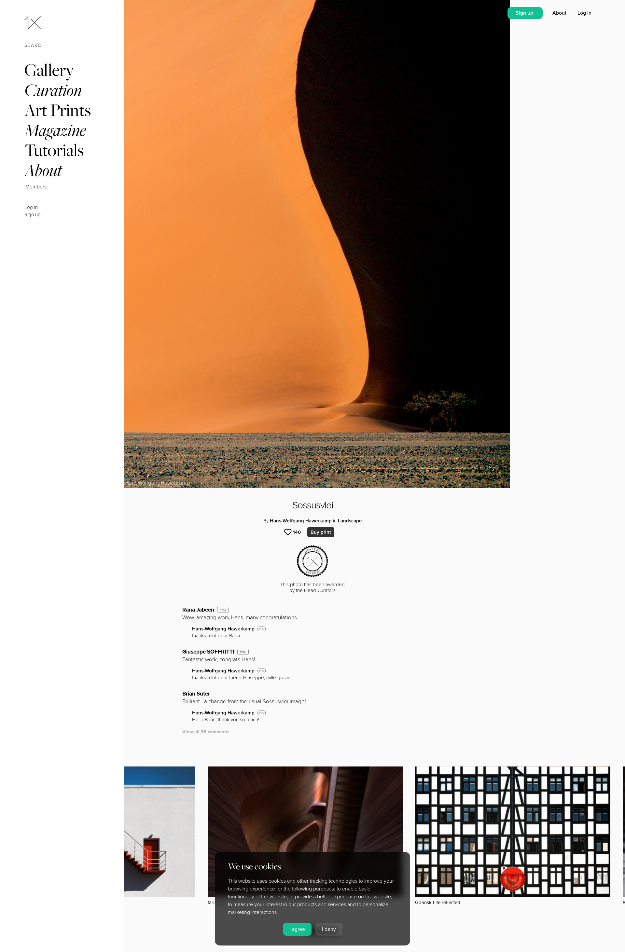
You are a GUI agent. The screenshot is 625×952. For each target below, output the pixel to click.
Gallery (49, 70)
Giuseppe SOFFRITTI (208, 651)
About (43, 170)
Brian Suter (196, 693)
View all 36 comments (205, 732)
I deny (329, 929)
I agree (297, 929)
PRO (223, 610)
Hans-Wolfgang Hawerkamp (301, 521)
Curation (53, 90)
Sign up (32, 214)
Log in (31, 207)
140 (297, 532)
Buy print (321, 532)
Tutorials (54, 150)
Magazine (55, 130)
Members (36, 187)
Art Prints (57, 110)
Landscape (350, 521)
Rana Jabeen (198, 609)
